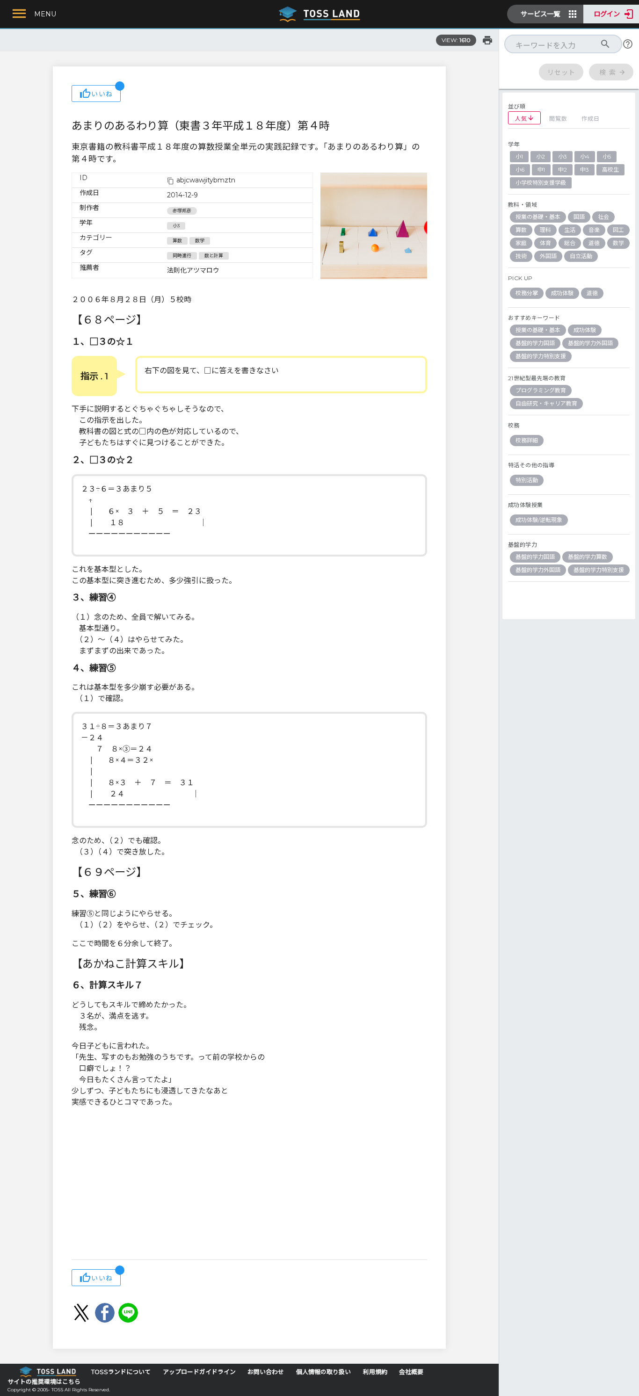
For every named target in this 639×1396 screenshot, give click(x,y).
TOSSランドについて (121, 1371)
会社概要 (411, 1371)
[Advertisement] (249, 1184)
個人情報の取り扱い (323, 1371)
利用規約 (375, 1371)
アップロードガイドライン (199, 1371)
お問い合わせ (265, 1371)
